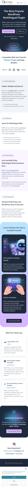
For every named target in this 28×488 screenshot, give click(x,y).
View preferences (14, 484)
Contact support (10, 453)
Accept (14, 477)
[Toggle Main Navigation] (25, 2)
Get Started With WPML (14, 321)
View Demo (14, 45)
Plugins (14, 60)
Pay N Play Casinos (11, 387)
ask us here (19, 453)
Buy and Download (8, 31)
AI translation (12, 264)
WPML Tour (21, 31)
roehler (9, 344)
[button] (25, 468)
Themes (7, 60)
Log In (21, 3)
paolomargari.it (10, 364)
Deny (14, 481)
